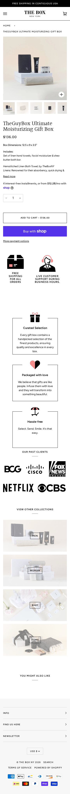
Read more (9, 176)
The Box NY (26, 762)
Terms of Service (20, 767)
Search (48, 762)
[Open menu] (9, 13)
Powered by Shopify (48, 767)
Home (7, 25)
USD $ (33, 751)
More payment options (16, 241)
